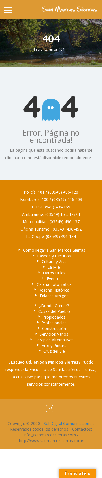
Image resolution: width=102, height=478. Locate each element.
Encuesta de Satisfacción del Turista (62, 369)
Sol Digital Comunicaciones (69, 423)
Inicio (38, 49)
